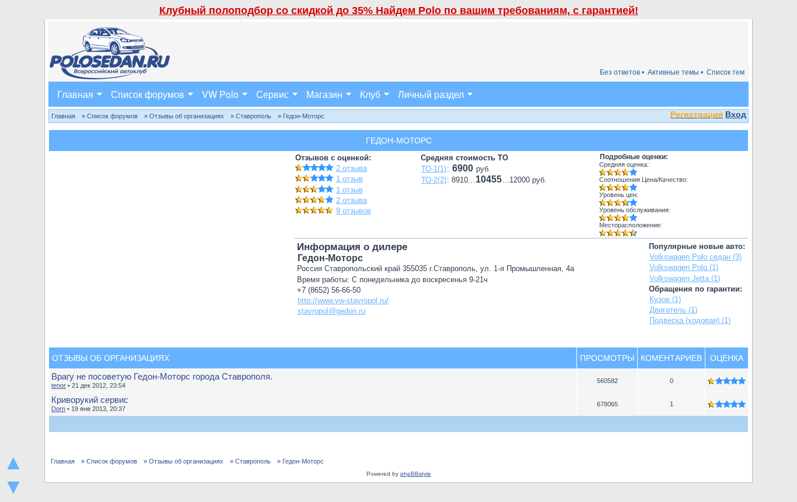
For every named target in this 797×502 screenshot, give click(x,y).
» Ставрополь (250, 116)
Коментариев (671, 358)
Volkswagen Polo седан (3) (695, 256)
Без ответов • (622, 72)
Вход (735, 114)
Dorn (58, 408)
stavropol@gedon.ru (331, 311)
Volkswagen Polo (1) (683, 267)
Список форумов (147, 94)
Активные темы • (675, 72)
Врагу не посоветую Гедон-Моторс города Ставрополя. (161, 376)
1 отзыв (349, 178)
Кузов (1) (665, 299)
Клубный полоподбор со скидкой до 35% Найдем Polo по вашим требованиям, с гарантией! (398, 10)
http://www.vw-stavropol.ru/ (343, 300)
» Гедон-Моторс (301, 116)
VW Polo (220, 94)
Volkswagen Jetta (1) (684, 278)
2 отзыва (351, 168)
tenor (58, 385)
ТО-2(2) (433, 179)
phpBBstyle (415, 474)
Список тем (725, 72)
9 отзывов (353, 210)
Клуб (370, 94)
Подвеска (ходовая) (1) (689, 320)
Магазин (324, 94)
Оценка (726, 358)
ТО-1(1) (433, 168)
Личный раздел (431, 94)
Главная (75, 94)
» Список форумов (110, 116)
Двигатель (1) (673, 310)
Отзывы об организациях (110, 358)
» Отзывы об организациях (184, 116)
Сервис (272, 94)
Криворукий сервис (89, 400)
